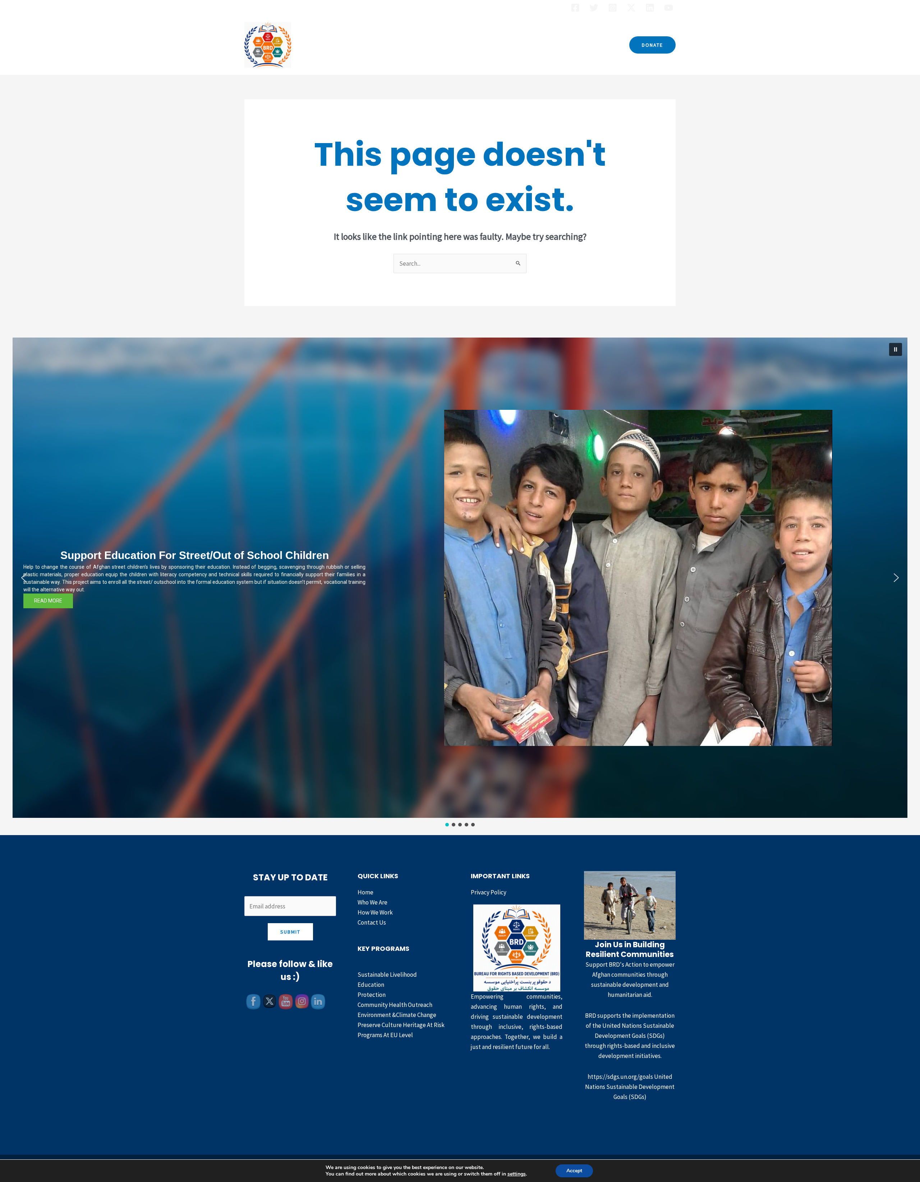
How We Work (498, 45)
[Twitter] (594, 8)
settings (516, 1174)
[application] (462, 45)
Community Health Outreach (395, 1005)
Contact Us (547, 45)
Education (371, 985)
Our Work (444, 45)
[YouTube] (669, 8)
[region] (460, 583)
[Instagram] (613, 8)
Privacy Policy (488, 892)
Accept (574, 1170)
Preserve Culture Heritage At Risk (401, 1025)
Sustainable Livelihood (387, 975)
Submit (290, 932)
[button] (652, 45)
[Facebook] (575, 8)
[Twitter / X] (631, 8)
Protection (372, 995)
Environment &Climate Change (397, 1015)
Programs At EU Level (385, 1035)
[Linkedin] (650, 8)
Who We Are (401, 45)
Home (364, 45)
